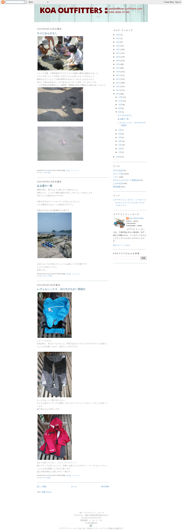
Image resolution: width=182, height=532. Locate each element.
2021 (118, 53)
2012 (118, 86)
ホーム (74, 486)
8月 (120, 112)
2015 (118, 75)
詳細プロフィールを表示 (121, 245)
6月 (120, 134)
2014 (118, 79)
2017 (118, 68)
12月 (120, 97)
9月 (120, 108)
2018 (118, 64)
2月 (120, 148)
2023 (118, 46)
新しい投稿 (41, 486)
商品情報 (116, 187)
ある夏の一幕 (44, 185)
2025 (118, 38)
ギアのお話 (47, 477)
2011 (118, 90)
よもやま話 (47, 172)
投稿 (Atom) (46, 492)
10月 (120, 104)
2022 (118, 49)
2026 (118, 35)
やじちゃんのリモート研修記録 (126, 180)
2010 (118, 94)
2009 (118, 157)
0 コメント (75, 170)
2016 (118, 72)
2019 (118, 61)
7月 (120, 130)
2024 (118, 42)
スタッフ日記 (47, 276)
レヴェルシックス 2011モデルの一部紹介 (61, 289)
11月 (120, 101)
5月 (120, 137)
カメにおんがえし (47, 33)
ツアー (116, 177)
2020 (118, 57)
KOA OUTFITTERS (136, 218)
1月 (120, 152)
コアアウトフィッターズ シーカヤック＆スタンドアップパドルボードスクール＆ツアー (129, 202)
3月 (120, 145)
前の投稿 (105, 486)
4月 (120, 141)
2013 (118, 83)
